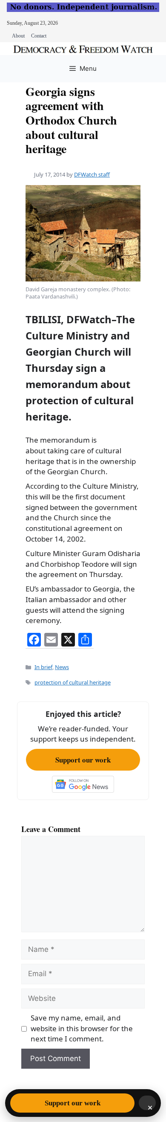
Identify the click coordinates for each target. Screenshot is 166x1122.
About (18, 36)
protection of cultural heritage (72, 682)
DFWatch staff (92, 174)
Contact (38, 36)
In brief (43, 667)
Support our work (83, 759)
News (62, 667)
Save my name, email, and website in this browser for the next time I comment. (82, 1028)
